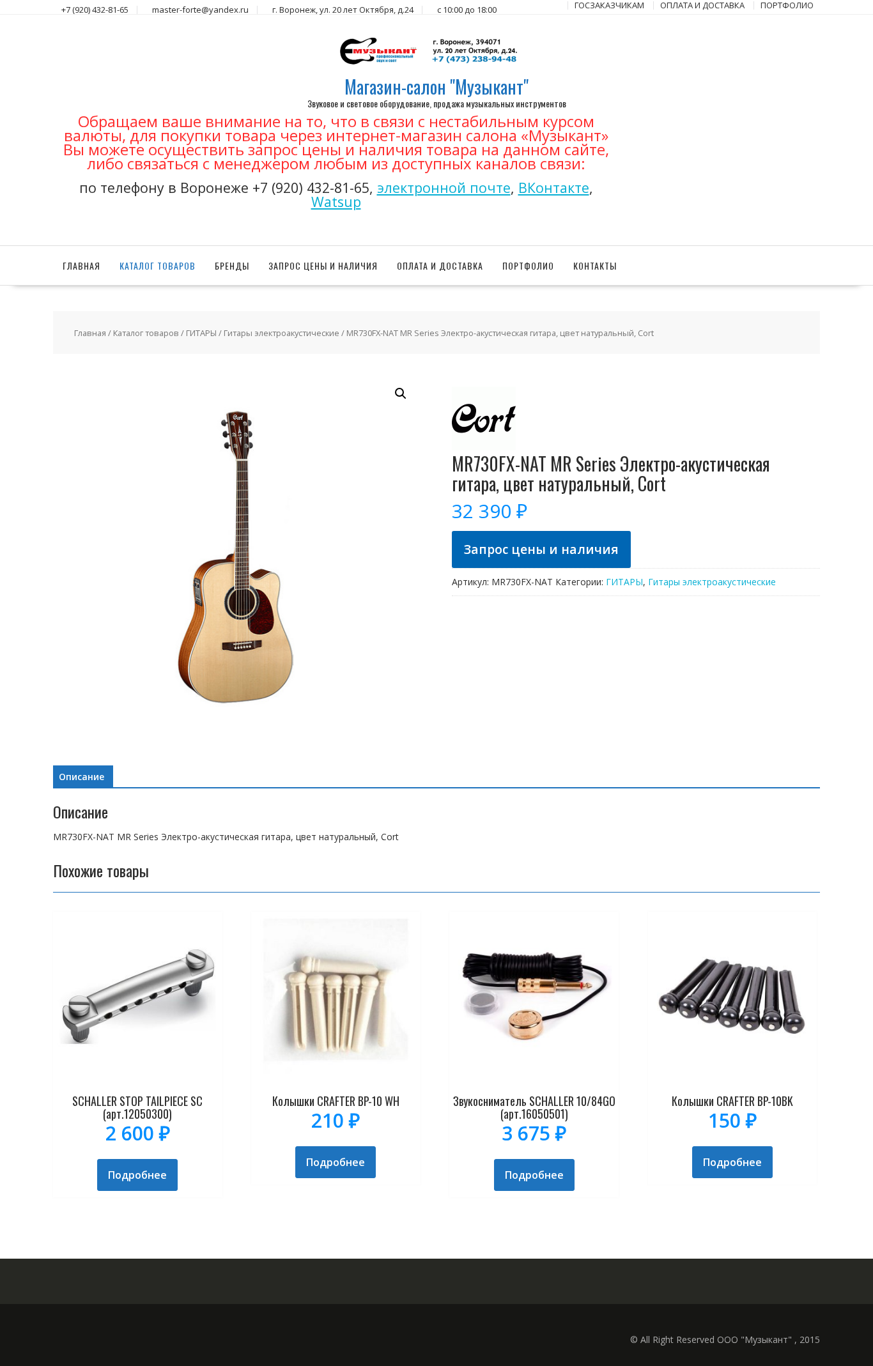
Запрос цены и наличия (323, 265)
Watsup (336, 201)
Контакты (595, 265)
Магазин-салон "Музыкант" (436, 86)
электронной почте (444, 187)
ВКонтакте (553, 187)
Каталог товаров (158, 265)
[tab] (81, 776)
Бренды (232, 265)
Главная (81, 265)
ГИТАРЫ (201, 333)
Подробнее (137, 1175)
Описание (81, 777)
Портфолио (528, 265)
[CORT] (484, 447)
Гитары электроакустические (281, 333)
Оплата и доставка (440, 265)
